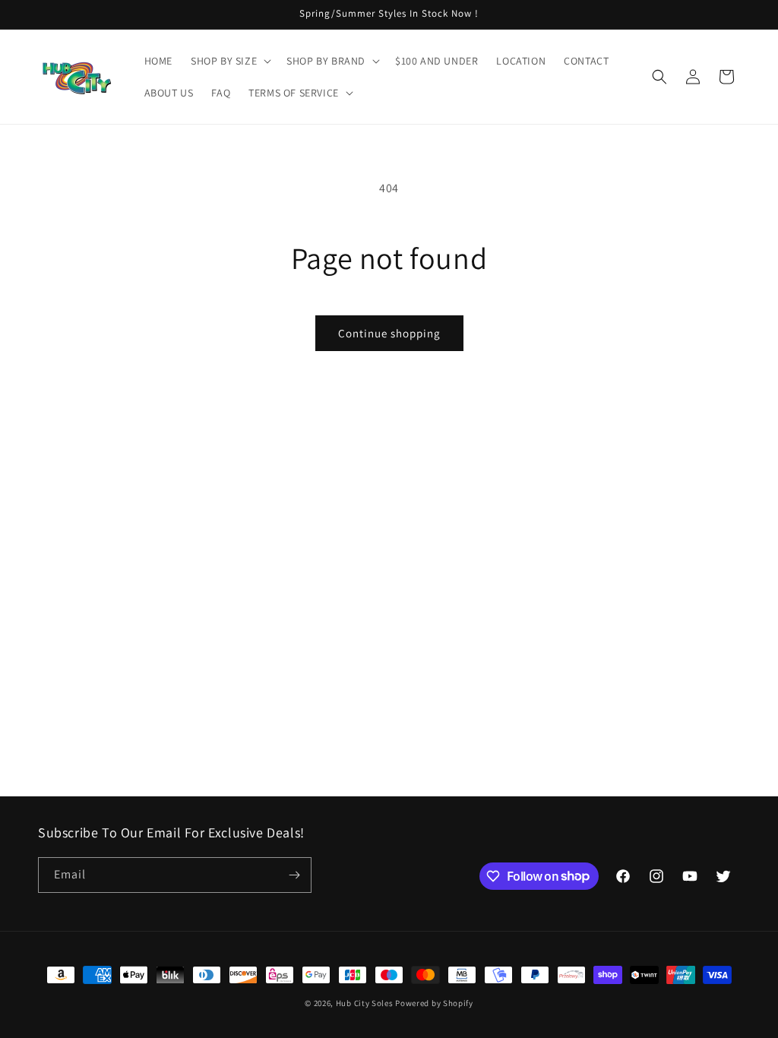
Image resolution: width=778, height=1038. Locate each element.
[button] (229, 61)
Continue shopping (389, 333)
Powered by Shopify (434, 1003)
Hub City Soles (365, 1003)
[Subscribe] (294, 875)
